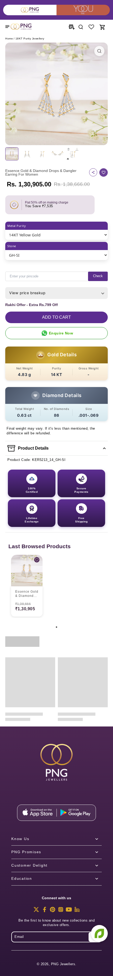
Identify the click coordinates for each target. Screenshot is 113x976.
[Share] (93, 172)
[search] (80, 26)
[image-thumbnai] (12, 154)
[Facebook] (44, 911)
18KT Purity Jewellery (30, 38)
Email (19, 937)
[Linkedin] (77, 911)
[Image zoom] (56, 94)
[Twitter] (36, 911)
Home (9, 38)
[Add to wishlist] (103, 172)
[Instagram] (61, 911)
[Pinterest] (52, 911)
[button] (56, 317)
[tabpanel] (27, 586)
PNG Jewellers (63, 964)
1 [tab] (56, 627)
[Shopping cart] (102, 26)
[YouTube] (69, 911)
